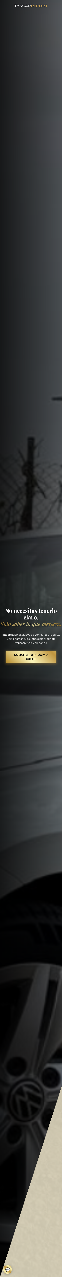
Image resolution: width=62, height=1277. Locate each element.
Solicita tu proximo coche (31, 657)
